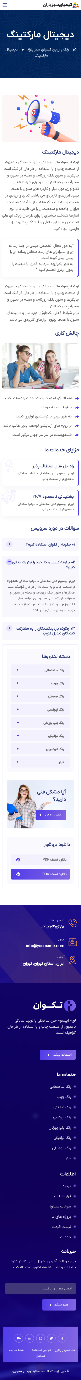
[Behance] (19, 1338)
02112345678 (52, 927)
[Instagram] (40, 1338)
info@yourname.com (45, 946)
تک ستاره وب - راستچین (29, 1371)
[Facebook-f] (62, 1338)
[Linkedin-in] (29, 1338)
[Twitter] (51, 1338)
